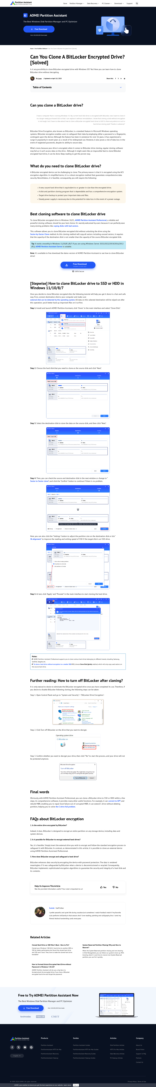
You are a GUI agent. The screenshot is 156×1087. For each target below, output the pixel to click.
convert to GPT (114, 801)
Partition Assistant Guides (81, 1045)
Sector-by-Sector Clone (39, 234)
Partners (138, 1058)
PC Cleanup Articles (116, 1058)
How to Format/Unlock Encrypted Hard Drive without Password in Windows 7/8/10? (51, 965)
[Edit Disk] (78, 508)
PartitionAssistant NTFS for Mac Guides (85, 1049)
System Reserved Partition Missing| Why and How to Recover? (102, 946)
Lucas (40, 78)
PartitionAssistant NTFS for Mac (51, 1049)
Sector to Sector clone (39, 481)
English (16, 1056)
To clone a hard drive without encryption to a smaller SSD (52, 664)
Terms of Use (142, 1082)
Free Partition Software (41, 48)
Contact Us (139, 1062)
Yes (104, 887)
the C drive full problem (65, 806)
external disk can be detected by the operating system (52, 300)
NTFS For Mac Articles (117, 1049)
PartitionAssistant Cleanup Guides (84, 1058)
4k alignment (35, 539)
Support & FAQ (141, 1054)
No (117, 887)
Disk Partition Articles (117, 1045)
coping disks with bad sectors (66, 226)
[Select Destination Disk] (78, 450)
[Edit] (78, 566)
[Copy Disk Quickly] (78, 395)
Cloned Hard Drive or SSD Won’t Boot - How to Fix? (50, 945)
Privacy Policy (132, 1082)
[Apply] (78, 624)
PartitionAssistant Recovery (50, 1054)
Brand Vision (140, 1049)
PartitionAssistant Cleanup (49, 1058)
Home (31, 48)
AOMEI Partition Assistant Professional (91, 220)
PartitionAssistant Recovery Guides (84, 1054)
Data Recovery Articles (117, 1054)
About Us (139, 1045)
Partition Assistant (47, 1045)
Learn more (67, 1085)
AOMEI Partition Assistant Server (49, 246)
